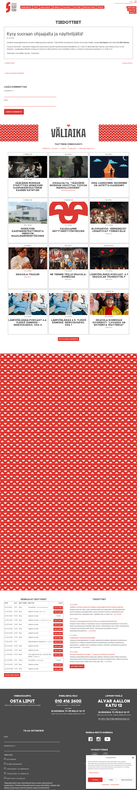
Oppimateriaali (87, 148)
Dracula (109, 233)
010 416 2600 (68, 700)
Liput (36, 7)
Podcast (72, 148)
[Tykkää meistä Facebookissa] (90, 741)
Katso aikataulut (12, 674)
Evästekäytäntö (106, 784)
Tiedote (46, 148)
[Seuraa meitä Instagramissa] (98, 741)
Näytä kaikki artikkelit (68, 338)
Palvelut (67, 7)
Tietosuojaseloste (115, 784)
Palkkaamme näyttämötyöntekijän (98, 642)
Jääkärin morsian (68, 190)
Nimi (6, 100)
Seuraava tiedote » (127, 63)
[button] (133, 758)
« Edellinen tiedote (9, 63)
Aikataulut (45, 7)
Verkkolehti (131, 7)
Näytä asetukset (126, 780)
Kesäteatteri (89, 7)
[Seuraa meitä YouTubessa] (107, 741)
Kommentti (9, 91)
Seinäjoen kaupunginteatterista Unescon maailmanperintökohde (99, 626)
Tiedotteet (132, 9)
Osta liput (58, 607)
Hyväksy (95, 780)
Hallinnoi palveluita (94, 772)
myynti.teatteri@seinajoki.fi (114, 719)
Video (63, 148)
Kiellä (111, 780)
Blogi (55, 148)
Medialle (133, 12)
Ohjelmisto (26, 7)
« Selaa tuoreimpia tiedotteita (14, 73)
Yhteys (100, 7)
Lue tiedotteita (77, 666)
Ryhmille (57, 7)
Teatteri (77, 7)
